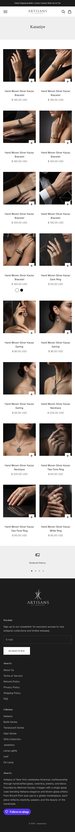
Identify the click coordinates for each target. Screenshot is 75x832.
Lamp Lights (10, 750)
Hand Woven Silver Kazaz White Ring (55, 528)
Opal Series (9, 733)
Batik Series (10, 721)
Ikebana (7, 716)
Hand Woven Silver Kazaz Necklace (55, 405)
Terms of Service (12, 675)
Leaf (6, 756)
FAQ (5, 698)
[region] (37, 559)
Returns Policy (11, 681)
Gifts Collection (12, 739)
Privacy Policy (11, 687)
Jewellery (9, 744)
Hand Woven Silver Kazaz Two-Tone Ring (55, 467)
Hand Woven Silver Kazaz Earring (19, 344)
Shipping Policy (12, 693)
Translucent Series (13, 727)
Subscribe (17, 650)
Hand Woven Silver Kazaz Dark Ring (55, 277)
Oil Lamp (8, 762)
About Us (8, 670)
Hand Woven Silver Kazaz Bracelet (19, 93)
